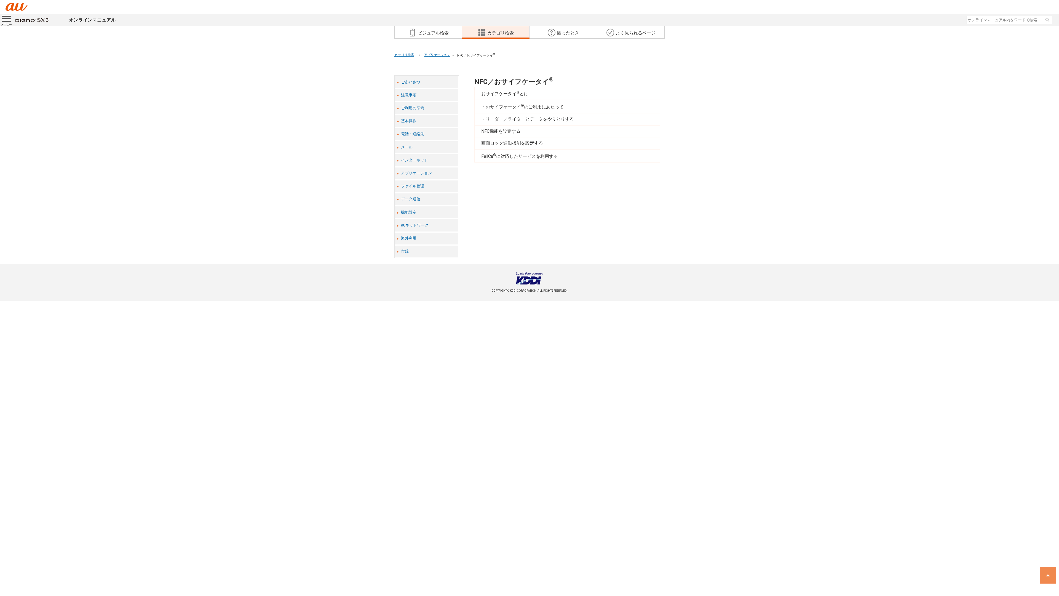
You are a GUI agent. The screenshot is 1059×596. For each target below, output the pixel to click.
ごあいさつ (410, 82)
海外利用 (408, 238)
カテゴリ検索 (404, 55)
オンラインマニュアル (92, 20)
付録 (405, 251)
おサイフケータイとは (504, 93)
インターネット (414, 160)
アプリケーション (437, 55)
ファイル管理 (412, 186)
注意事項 (408, 95)
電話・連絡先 (412, 134)
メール (407, 147)
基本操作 (408, 121)
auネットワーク (415, 225)
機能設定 (408, 212)
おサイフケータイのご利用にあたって (525, 106)
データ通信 (410, 199)
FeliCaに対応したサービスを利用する (519, 156)
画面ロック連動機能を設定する (512, 143)
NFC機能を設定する (500, 131)
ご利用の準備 (412, 108)
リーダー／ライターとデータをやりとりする (530, 119)
